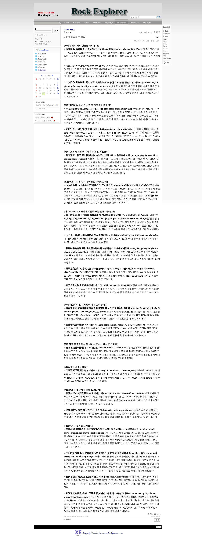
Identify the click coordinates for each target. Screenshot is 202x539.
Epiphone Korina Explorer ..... (46, 105)
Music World (42, 53)
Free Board (147, 23)
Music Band (97, 23)
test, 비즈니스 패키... (43, 117)
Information (41, 67)
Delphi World (42, 59)
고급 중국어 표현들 (75, 37)
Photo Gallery (42, 64)
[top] (158, 528)
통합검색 (134, 17)
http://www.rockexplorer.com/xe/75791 (76, 516)
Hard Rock (76, 23)
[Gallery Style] (159, 32)
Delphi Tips (41, 62)
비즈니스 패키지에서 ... (45, 121)
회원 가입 (38, 39)
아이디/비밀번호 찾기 (43, 42)
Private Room (121, 23)
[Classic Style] (154, 32)
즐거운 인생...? (41, 109)
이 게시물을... (153, 514)
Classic (87, 23)
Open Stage (109, 23)
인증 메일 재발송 (41, 44)
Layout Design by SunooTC (38, 529)
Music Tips (41, 56)
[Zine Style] (157, 32)
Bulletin (66, 23)
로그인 (149, 32)
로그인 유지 (42, 35)
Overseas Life (134, 23)
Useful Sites (42, 70)
